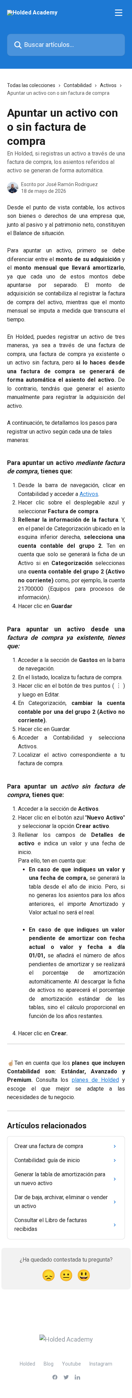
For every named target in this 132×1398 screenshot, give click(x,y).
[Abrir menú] (118, 12)
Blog (49, 1364)
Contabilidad (78, 85)
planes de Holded (95, 1080)
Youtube (71, 1364)
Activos (108, 85)
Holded (27, 1364)
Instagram (100, 1364)
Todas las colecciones (31, 85)
